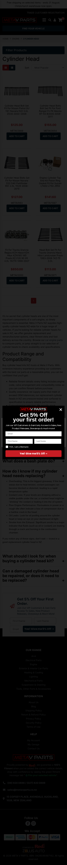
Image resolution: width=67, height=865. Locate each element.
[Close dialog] (60, 409)
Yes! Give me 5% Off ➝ (33, 453)
